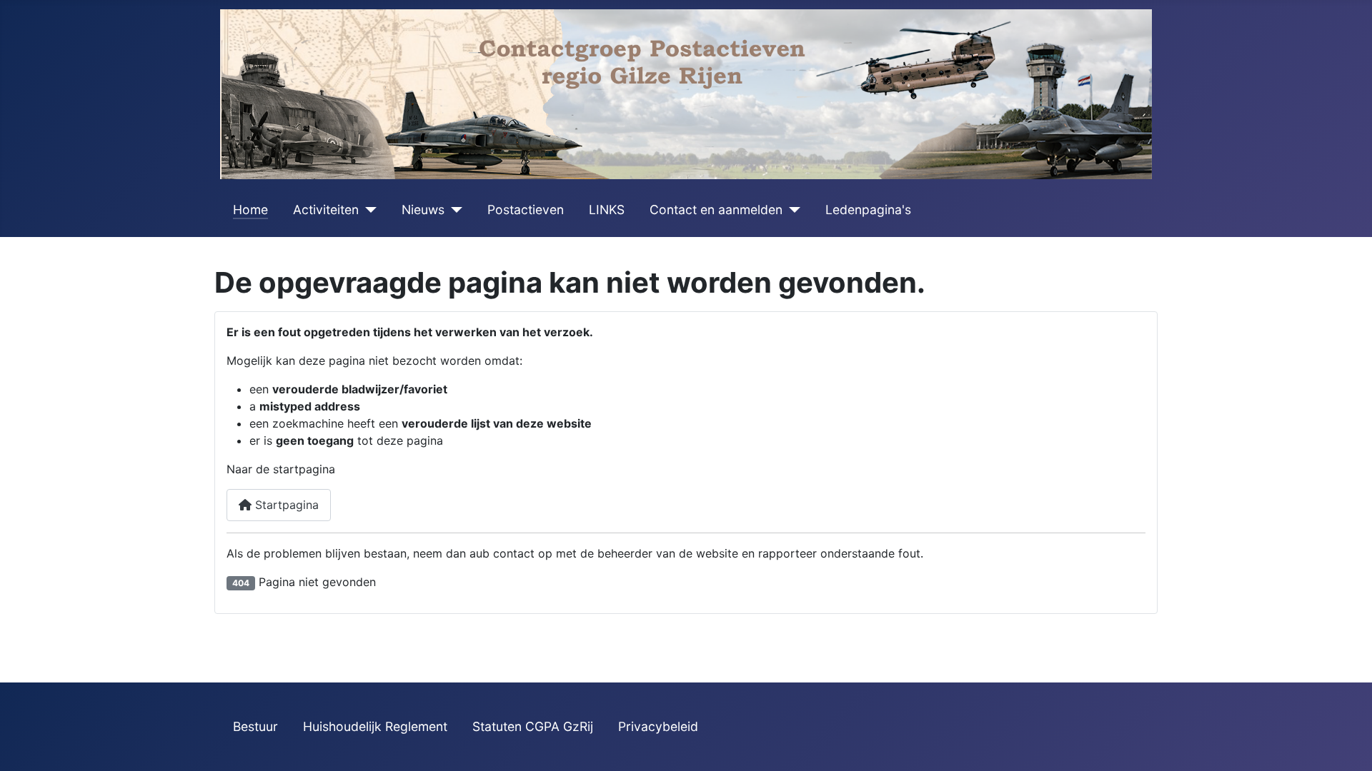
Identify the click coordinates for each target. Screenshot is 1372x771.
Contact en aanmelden (716, 209)
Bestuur (255, 726)
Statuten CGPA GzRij (532, 726)
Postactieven (525, 209)
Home (250, 209)
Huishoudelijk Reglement (375, 726)
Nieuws (423, 209)
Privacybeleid (658, 726)
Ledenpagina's (868, 209)
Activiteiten (326, 209)
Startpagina (285, 505)
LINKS (607, 209)
